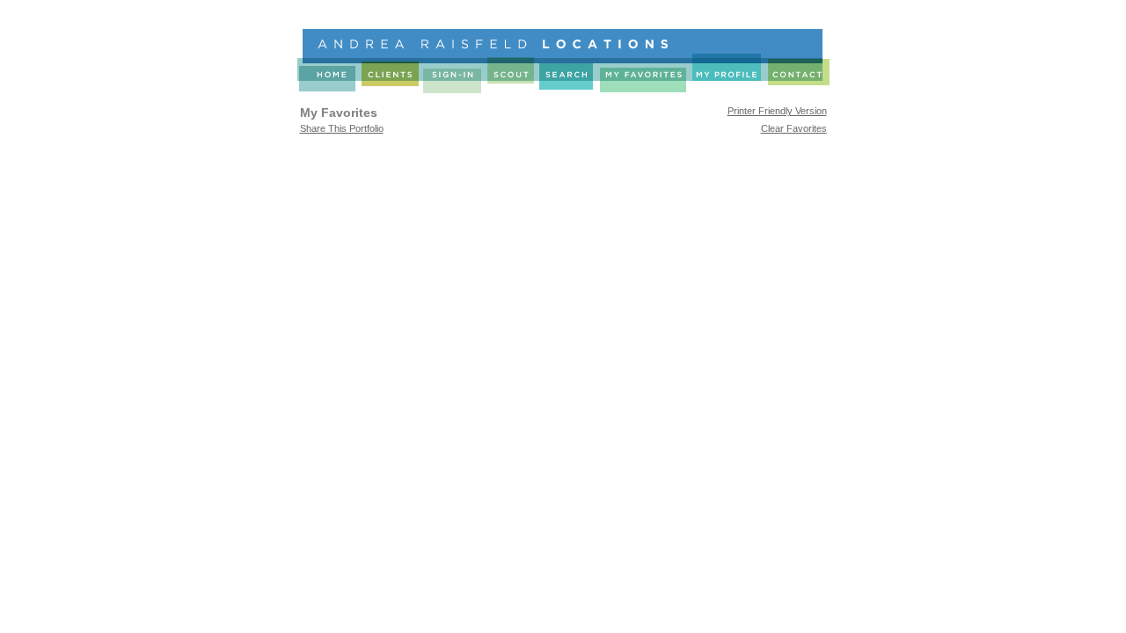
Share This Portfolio (342, 128)
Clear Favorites (794, 128)
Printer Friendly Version (777, 111)
